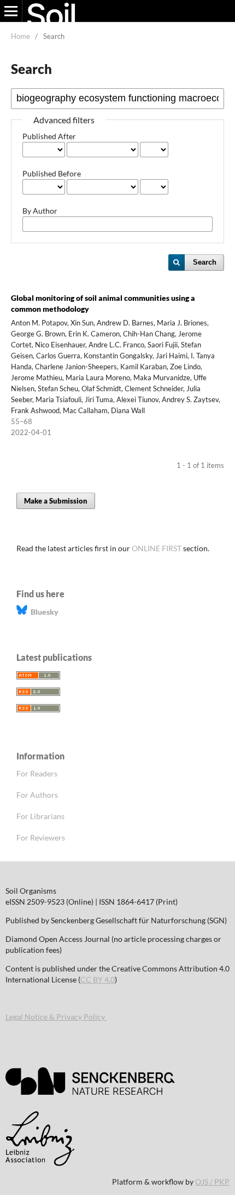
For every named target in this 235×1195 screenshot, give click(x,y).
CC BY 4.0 (97, 979)
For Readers (36, 773)
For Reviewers (40, 837)
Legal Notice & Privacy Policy (56, 1016)
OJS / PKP (212, 1181)
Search (204, 262)
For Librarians (40, 816)
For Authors (37, 794)
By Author (39, 210)
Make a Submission (55, 500)
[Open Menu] (11, 11)
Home (20, 36)
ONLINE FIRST (156, 548)
